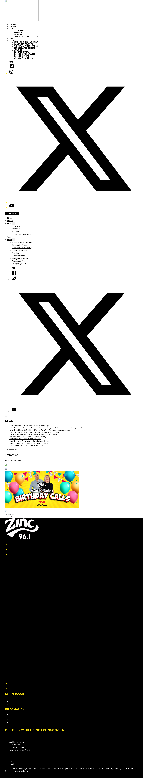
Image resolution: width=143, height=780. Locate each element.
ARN (11, 775)
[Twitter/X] (73, 202)
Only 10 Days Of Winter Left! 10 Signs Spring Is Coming (29, 441)
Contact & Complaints (18, 699)
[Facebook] (11, 68)
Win (11, 38)
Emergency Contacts (24, 54)
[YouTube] (11, 207)
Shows (12, 26)
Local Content (15, 725)
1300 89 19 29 (21, 764)
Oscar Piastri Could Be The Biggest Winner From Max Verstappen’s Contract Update (39, 430)
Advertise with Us (16, 701)
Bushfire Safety (21, 52)
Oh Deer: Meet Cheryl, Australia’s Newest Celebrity (27, 437)
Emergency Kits (21, 56)
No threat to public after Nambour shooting (25, 439)
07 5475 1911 (21, 761)
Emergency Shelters (24, 58)
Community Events (23, 44)
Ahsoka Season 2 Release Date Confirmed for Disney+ (29, 426)
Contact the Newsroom (26, 36)
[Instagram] (11, 73)
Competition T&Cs (17, 717)
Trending (18, 32)
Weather (18, 34)
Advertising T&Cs (16, 719)
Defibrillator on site (24, 48)
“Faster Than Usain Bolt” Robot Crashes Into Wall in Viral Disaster (33, 434)
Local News (19, 30)
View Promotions (13, 460)
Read (11, 28)
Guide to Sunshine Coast (26, 42)
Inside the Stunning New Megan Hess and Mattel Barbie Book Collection (35, 432)
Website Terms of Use (18, 722)
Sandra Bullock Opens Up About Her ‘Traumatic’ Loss (28, 443)
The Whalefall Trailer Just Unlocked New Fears (26, 445)
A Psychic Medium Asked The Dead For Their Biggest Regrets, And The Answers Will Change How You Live (48, 428)
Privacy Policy (15, 714)
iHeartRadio (13, 777)
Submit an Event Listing (26, 46)
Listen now (10, 213)
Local (12, 40)
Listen (12, 24)
